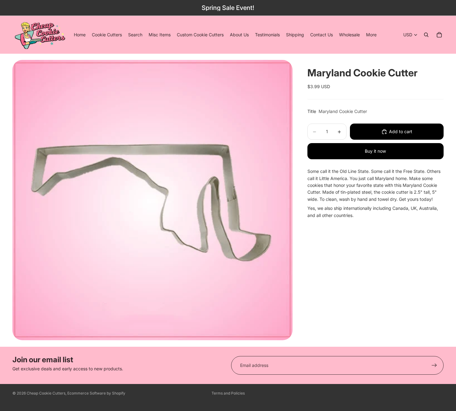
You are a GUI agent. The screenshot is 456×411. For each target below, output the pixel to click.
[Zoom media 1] (152, 200)
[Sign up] (434, 365)
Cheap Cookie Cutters (46, 393)
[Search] (426, 35)
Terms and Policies (228, 393)
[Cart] (439, 35)
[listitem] (371, 34)
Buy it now (375, 151)
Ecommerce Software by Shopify (96, 393)
